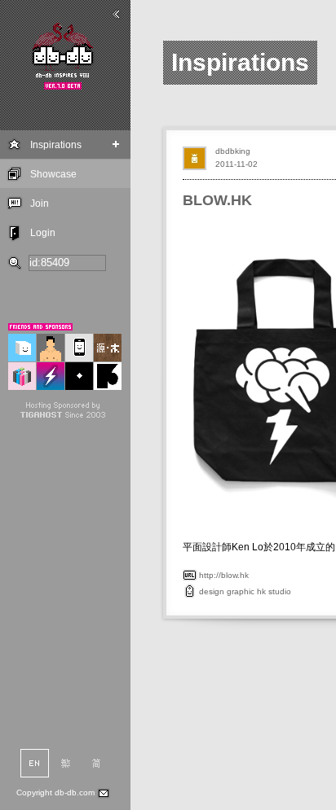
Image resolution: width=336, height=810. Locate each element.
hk (261, 591)
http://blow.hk (224, 575)
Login (42, 233)
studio (279, 591)
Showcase (53, 174)
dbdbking (232, 151)
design (211, 591)
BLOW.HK (217, 200)
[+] (116, 144)
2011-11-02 (236, 164)
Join (39, 203)
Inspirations (56, 145)
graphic (240, 591)
